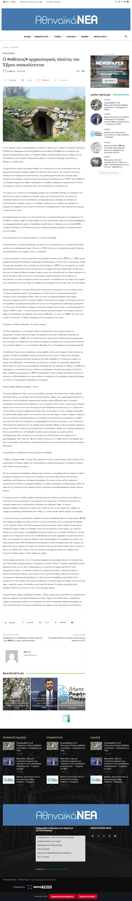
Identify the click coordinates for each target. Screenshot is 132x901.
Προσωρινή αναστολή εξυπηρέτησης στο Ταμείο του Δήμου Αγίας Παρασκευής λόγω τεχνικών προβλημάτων (116, 163)
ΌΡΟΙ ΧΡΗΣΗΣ (43, 849)
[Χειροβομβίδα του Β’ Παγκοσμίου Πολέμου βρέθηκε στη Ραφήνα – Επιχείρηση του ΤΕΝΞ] (16, 694)
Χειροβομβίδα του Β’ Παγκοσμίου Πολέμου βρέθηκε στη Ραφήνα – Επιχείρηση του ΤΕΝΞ (16, 704)
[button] (126, 37)
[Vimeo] (124, 1)
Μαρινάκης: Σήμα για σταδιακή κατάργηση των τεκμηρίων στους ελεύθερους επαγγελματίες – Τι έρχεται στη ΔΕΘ (44, 703)
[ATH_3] (5, 71)
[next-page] (8, 714)
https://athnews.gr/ (30, 655)
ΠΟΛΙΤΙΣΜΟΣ (14, 47)
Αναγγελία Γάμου (87, 896)
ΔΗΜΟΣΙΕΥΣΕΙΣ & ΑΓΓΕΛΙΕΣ (49, 841)
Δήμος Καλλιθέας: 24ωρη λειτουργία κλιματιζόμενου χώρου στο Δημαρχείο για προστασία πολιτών (114, 149)
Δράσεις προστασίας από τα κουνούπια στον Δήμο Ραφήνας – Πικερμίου (71, 705)
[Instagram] (118, 1)
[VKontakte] (115, 836)
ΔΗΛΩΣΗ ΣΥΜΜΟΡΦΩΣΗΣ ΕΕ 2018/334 (54, 853)
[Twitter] (121, 1)
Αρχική (5, 47)
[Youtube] (127, 1)
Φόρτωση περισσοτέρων (109, 173)
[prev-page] (4, 714)
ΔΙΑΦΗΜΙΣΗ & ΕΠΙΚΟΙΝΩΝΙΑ (49, 845)
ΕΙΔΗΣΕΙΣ (16, 697)
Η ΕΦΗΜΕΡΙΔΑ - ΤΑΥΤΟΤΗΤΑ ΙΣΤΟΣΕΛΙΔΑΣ (55, 837)
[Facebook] (115, 1)
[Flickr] (104, 836)
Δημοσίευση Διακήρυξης (63, 896)
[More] (72, 622)
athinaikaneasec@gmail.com (57, 869)
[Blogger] (92, 836)
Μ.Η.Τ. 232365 (43, 857)
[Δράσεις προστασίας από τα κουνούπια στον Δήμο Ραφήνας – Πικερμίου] (71, 694)
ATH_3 (12, 71)
